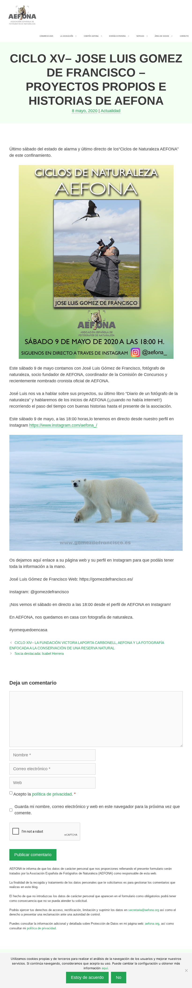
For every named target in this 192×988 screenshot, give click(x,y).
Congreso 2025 (46, 36)
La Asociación (66, 36)
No (118, 977)
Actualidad (110, 110)
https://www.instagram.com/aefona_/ (63, 425)
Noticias (140, 36)
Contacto (184, 36)
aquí (105, 968)
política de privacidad (52, 794)
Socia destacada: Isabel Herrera (39, 653)
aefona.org (152, 923)
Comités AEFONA (91, 36)
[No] (186, 970)
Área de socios (162, 36)
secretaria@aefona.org (143, 910)
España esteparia (117, 36)
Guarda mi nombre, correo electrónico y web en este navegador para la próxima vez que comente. (97, 809)
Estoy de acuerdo (87, 977)
